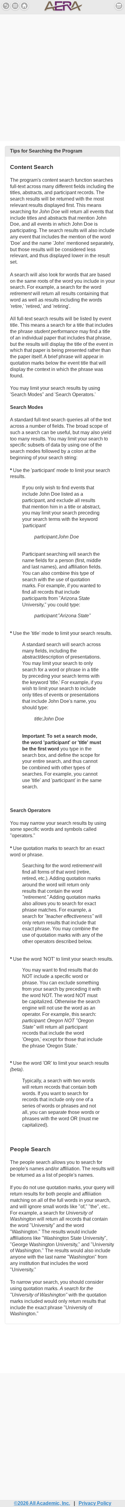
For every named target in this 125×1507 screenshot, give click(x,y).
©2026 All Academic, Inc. (42, 1503)
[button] (15, 5)
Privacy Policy (95, 1503)
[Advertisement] (62, 76)
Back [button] (6, 5)
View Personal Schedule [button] (118, 5)
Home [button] (24, 5)
